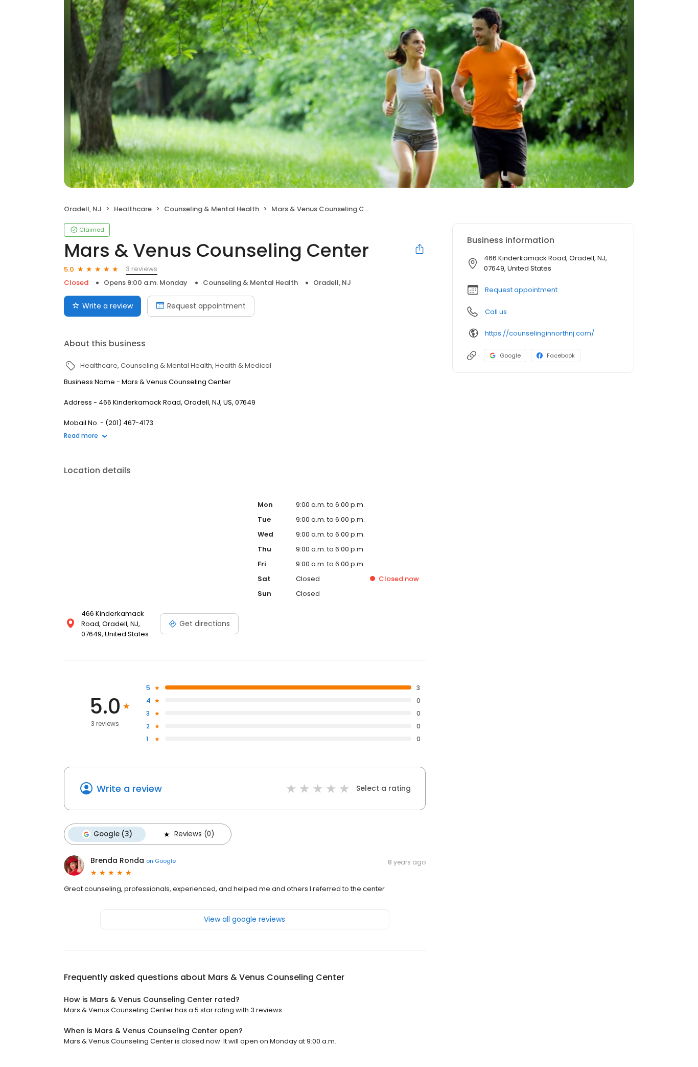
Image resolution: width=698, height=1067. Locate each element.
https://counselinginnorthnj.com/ (539, 333)
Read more (81, 435)
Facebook (561, 355)
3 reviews (141, 269)
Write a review (107, 306)
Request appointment (206, 306)
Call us (496, 312)
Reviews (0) (194, 834)
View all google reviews (244, 919)
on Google (161, 861)
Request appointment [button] (521, 290)
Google (510, 355)
